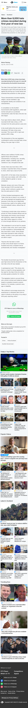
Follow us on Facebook (10, 680)
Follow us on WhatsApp (10, 683)
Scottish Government (8, 344)
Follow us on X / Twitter (10, 677)
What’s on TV (5, 673)
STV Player (4, 671)
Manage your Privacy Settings (10, 697)
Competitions (18, 671)
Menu (5, 2)
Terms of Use (11, 691)
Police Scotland (12, 340)
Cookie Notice (11, 693)
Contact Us (4, 693)
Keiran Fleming (5, 62)
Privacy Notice (20, 691)
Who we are (4, 691)
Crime (3, 340)
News (3, 14)
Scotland (9, 14)
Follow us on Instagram (10, 686)
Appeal (16, 673)
